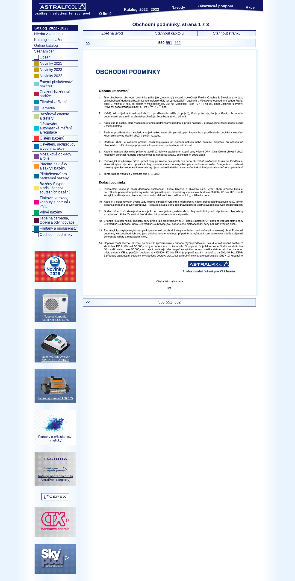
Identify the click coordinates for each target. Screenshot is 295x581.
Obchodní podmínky (56, 234)
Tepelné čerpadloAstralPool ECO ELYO (55, 318)
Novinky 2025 (51, 63)
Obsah (45, 57)
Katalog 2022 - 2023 (141, 10)
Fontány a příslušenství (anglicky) (55, 438)
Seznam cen (44, 51)
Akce (250, 7)
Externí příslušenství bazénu (56, 84)
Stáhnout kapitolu (169, 33)
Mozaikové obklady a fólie (55, 156)
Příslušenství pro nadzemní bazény (54, 176)
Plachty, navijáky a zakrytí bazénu (53, 166)
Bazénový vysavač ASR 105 (55, 398)
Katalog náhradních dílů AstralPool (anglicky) (55, 478)
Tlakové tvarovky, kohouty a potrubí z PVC (55, 202)
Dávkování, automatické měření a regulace (56, 128)
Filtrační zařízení (53, 102)
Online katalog (46, 45)
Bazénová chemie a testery (54, 116)
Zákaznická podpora (215, 6)
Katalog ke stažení (49, 40)
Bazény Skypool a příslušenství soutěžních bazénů (55, 188)
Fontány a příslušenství (58, 228)
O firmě (105, 14)
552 (177, 43)
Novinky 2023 (51, 70)
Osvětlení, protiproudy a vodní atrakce (57, 146)
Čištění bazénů (52, 138)
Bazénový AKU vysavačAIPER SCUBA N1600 (55, 358)
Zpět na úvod (112, 33)
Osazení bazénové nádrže (55, 94)
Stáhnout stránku (227, 33)
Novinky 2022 (51, 76)
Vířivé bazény (51, 212)
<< (88, 43)
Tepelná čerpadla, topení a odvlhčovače (57, 220)
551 (169, 43)
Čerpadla (47, 108)
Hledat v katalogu (48, 34)
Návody (178, 7)
